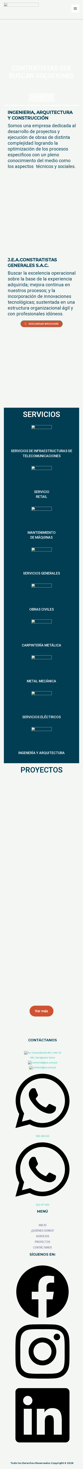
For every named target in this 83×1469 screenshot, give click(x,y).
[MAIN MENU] (75, 8)
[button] (41, 323)
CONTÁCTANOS (42, 1247)
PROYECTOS (42, 1242)
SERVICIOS (42, 1236)
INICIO (43, 1225)
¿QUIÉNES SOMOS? (42, 1230)
